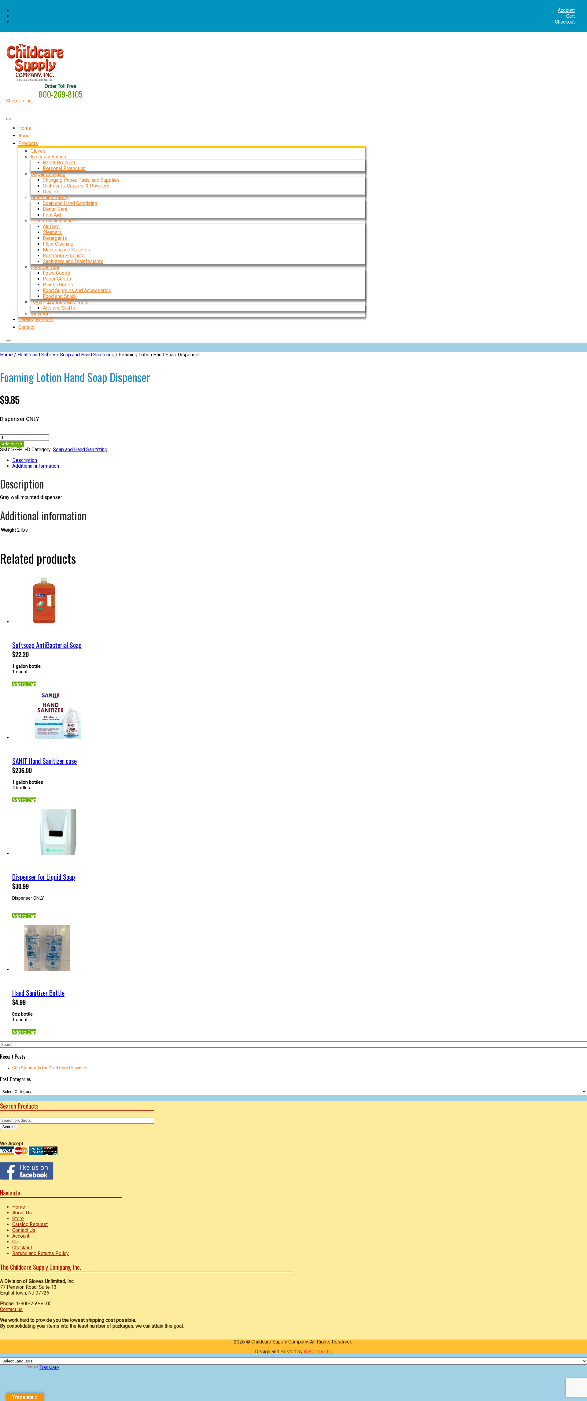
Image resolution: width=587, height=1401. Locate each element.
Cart (570, 16)
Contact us (11, 1309)
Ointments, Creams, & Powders (76, 186)
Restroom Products (64, 255)
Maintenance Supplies (66, 250)
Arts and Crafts (59, 308)
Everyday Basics (48, 157)
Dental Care (55, 209)
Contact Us (23, 1230)
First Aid (52, 215)
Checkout (565, 22)
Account (20, 1236)
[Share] (567, 6)
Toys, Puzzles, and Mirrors (59, 302)
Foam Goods (56, 273)
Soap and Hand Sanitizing (70, 203)
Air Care (51, 226)
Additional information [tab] (35, 466)
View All (39, 314)
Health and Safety (49, 197)
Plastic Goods (58, 285)
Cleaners (52, 232)
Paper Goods (57, 279)
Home (6, 355)
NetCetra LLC (318, 1352)
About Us (22, 1213)
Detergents (55, 238)
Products (28, 143)
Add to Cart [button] (24, 684)
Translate (49, 1367)
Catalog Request (30, 1224)
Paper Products (59, 162)
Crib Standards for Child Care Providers (49, 1067)
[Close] (8, 341)
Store (18, 1218)
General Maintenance (53, 221)
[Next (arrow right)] (576, 700)
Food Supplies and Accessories (77, 290)
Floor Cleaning (58, 244)
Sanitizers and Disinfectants (73, 261)
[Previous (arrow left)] (10, 700)
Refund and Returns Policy (40, 1253)
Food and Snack (60, 296)
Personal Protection (64, 168)
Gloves (38, 151)
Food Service (45, 267)
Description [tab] (24, 460)
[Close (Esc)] (580, 6)
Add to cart (12, 444)
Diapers (51, 192)
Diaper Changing (48, 174)
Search (8, 1126)
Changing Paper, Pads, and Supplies (81, 180)
